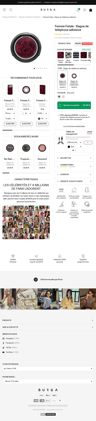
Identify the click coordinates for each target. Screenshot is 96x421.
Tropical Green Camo (31, 159)
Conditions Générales (37, 405)
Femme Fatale (11, 100)
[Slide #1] (36, 68)
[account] (85, 10)
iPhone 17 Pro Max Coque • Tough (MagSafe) (10, 105)
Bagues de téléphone (9, 17)
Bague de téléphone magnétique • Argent (26, 105)
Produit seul (64, 43)
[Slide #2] (38, 68)
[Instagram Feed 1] (48, 299)
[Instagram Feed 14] (27, 299)
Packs (83, 43)
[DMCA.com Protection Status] (48, 414)
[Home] (48, 10)
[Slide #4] (42, 68)
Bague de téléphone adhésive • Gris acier (10, 164)
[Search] (11, 10)
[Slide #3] (40, 68)
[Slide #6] (46, 68)
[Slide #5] (44, 68)
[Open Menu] (4, 10)
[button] (62, 34)
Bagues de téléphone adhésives (30, 17)
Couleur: (65, 93)
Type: (72, 68)
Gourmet (42, 159)
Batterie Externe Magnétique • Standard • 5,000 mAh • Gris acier (42, 105)
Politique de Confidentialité (57, 405)
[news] (78, 10)
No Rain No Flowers (14, 159)
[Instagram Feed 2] (69, 299)
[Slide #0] (34, 68)
